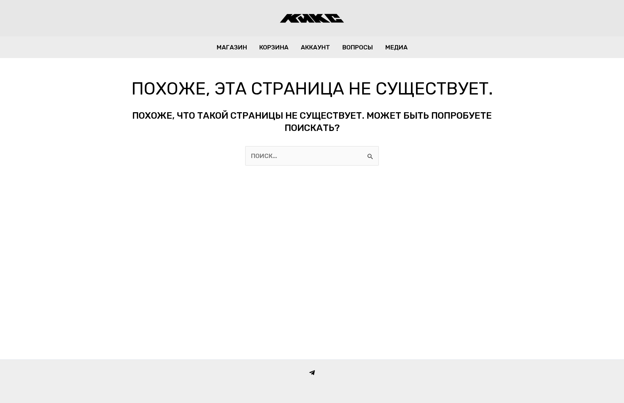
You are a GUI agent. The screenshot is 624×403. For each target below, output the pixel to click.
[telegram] (312, 372)
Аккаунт (315, 47)
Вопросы (357, 47)
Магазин (232, 47)
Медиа (396, 47)
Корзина (274, 47)
